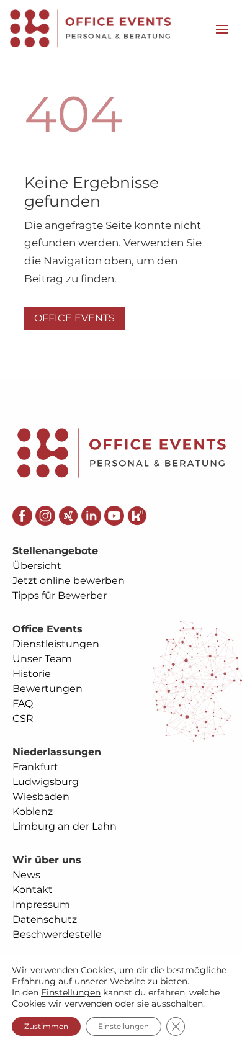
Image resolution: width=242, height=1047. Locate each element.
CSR (23, 718)
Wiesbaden (40, 796)
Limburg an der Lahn (64, 826)
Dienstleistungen (55, 644)
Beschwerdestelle (57, 934)
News (26, 875)
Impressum (41, 904)
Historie (31, 674)
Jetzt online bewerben (68, 580)
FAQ (22, 703)
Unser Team (42, 659)
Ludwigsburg (45, 782)
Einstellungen (71, 992)
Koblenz (32, 811)
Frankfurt (35, 767)
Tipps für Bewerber (59, 595)
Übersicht (36, 566)
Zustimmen (46, 1026)
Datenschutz (44, 919)
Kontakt (32, 890)
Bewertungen (47, 688)
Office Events (74, 318)
